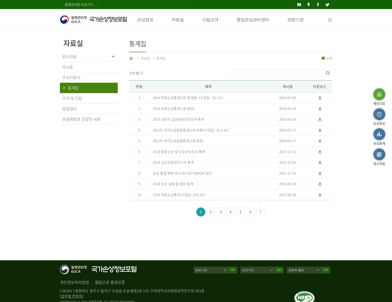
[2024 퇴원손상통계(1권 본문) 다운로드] (320, 108)
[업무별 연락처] (71, 296)
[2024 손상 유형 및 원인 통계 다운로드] (320, 184)
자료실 (178, 19)
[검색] (328, 73)
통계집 (161, 58)
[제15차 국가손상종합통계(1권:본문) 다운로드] (320, 141)
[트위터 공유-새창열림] (327, 4)
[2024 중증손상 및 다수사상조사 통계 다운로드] (320, 152)
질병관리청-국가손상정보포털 (93, 19)
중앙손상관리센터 (252, 19)
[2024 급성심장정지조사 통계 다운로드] (320, 162)
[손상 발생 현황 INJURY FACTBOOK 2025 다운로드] (320, 173)
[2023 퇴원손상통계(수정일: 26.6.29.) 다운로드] (320, 195)
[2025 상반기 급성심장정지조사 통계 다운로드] (320, 119)
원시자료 (69, 57)
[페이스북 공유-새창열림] (318, 4)
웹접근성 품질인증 (110, 282)
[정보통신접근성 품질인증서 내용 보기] (305, 294)
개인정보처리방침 (74, 282)
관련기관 (295, 19)
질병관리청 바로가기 (79, 4)
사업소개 (210, 19)
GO (232, 270)
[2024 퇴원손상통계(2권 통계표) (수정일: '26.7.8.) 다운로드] (320, 98)
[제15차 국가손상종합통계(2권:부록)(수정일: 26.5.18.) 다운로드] (320, 130)
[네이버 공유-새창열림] (299, 4)
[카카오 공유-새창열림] (308, 4)
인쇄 (328, 58)
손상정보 (145, 19)
